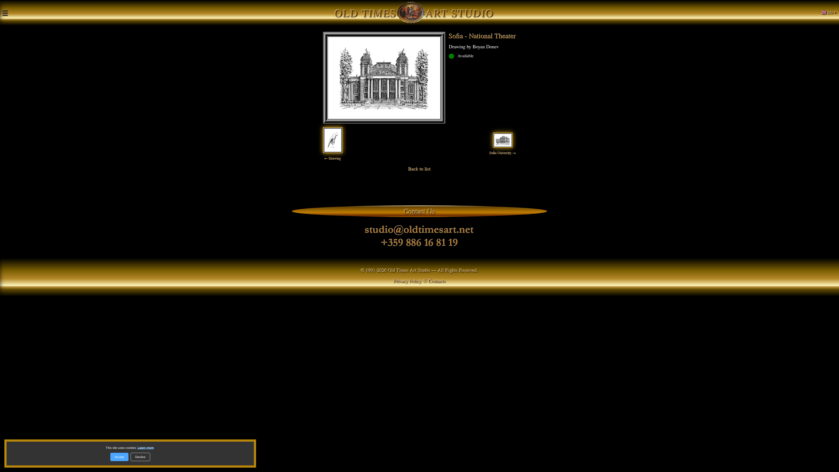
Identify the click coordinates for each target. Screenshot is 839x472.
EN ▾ (831, 12)
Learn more (146, 447)
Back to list (419, 168)
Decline (140, 457)
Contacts (437, 280)
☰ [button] (5, 12)
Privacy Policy (407, 280)
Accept (119, 457)
